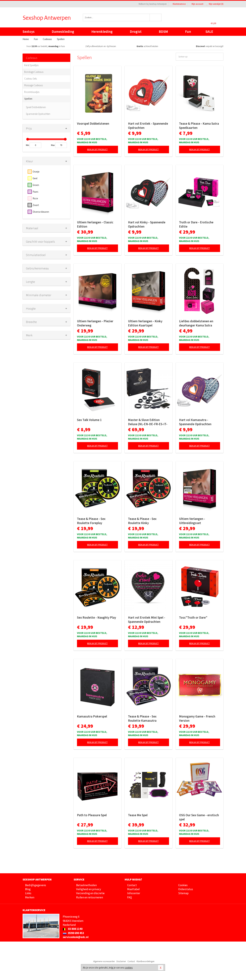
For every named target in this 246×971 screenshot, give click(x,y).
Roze (35, 198)
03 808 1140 (75, 929)
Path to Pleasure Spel (92, 815)
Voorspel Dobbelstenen (93, 123)
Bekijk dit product (97, 149)
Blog (28, 889)
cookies (129, 967)
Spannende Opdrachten (38, 113)
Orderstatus (185, 889)
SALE (209, 31)
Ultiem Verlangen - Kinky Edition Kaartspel (145, 323)
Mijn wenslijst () (215, 4)
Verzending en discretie (90, 893)
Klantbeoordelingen (145, 961)
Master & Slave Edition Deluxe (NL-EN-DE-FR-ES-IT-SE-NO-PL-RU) (147, 422)
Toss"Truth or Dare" (193, 617)
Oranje (36, 171)
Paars (35, 191)
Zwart (36, 205)
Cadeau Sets (30, 78)
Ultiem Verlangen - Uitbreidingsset (192, 521)
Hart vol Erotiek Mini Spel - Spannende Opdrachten (146, 619)
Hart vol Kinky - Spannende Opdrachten (146, 224)
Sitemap (183, 893)
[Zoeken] (156, 17)
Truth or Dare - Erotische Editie (196, 224)
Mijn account (197, 4)
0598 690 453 (75, 933)
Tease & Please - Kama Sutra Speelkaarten (199, 125)
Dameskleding (63, 31)
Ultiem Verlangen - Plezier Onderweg (95, 323)
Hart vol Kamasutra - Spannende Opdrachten (195, 422)
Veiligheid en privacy (88, 889)
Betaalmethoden (86, 885)
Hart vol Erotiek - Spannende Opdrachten (148, 125)
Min (27, 145)
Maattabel (133, 889)
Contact (132, 885)
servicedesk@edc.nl (76, 937)
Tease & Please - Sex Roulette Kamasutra (142, 718)
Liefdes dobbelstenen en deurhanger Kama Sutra (196, 323)
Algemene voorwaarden (104, 961)
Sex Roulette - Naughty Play (96, 617)
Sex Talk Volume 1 (89, 420)
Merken (29, 897)
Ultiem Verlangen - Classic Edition (95, 224)
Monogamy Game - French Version (197, 718)
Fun (188, 31)
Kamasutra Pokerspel (92, 716)
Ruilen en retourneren (89, 897)
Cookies (183, 885)
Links (28, 893)
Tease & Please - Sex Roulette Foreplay (91, 521)
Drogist (136, 31)
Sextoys (28, 31)
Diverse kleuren (41, 211)
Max (53, 145)
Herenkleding (102, 31)
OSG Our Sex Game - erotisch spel (199, 817)
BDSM (163, 31)
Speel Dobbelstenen (36, 107)
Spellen (28, 98)
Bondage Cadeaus (33, 71)
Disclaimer (121, 961)
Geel (35, 178)
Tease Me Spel (138, 815)
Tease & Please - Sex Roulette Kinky (142, 521)
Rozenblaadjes (31, 92)
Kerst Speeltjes (31, 65)
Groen (36, 185)
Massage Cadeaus (33, 85)
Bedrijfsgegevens (35, 885)
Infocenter (133, 893)
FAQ (129, 897)
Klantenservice (179, 4)
